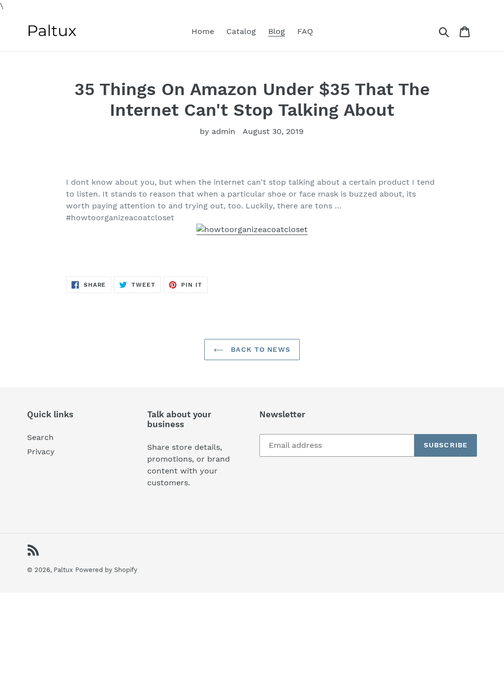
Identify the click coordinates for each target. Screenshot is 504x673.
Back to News (259, 349)
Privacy (41, 451)
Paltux (63, 569)
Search (40, 437)
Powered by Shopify (106, 569)
